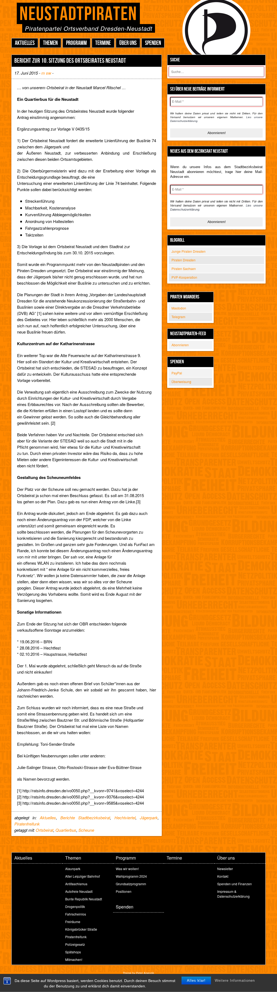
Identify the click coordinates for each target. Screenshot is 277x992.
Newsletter (225, 868)
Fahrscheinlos (75, 914)
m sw (46, 73)
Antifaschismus (76, 883)
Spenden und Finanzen (234, 883)
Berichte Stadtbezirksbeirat (85, 817)
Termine (103, 43)
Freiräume (72, 921)
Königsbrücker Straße (81, 929)
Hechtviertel (125, 817)
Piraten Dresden (184, 260)
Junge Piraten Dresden (189, 251)
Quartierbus (65, 830)
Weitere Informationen (235, 980)
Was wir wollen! (127, 868)
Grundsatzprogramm (131, 883)
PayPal (177, 373)
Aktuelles (25, 43)
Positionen (123, 891)
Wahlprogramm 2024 (131, 876)
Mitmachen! (73, 959)
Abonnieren (180, 344)
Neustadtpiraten (78, 14)
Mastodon (179, 308)
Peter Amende (145, 973)
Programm (76, 43)
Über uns (128, 43)
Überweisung (181, 381)
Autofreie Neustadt (79, 891)
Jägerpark (149, 817)
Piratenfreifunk (27, 824)
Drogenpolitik (75, 906)
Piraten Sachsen (184, 268)
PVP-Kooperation (184, 277)
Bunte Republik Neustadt (83, 899)
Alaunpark (72, 868)
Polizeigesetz (75, 944)
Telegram (178, 316)
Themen (50, 43)
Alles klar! (196, 980)
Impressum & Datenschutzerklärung (233, 893)
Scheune (86, 830)
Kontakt (222, 876)
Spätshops (73, 952)
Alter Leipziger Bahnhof (82, 876)
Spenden (153, 43)
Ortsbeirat (44, 830)
